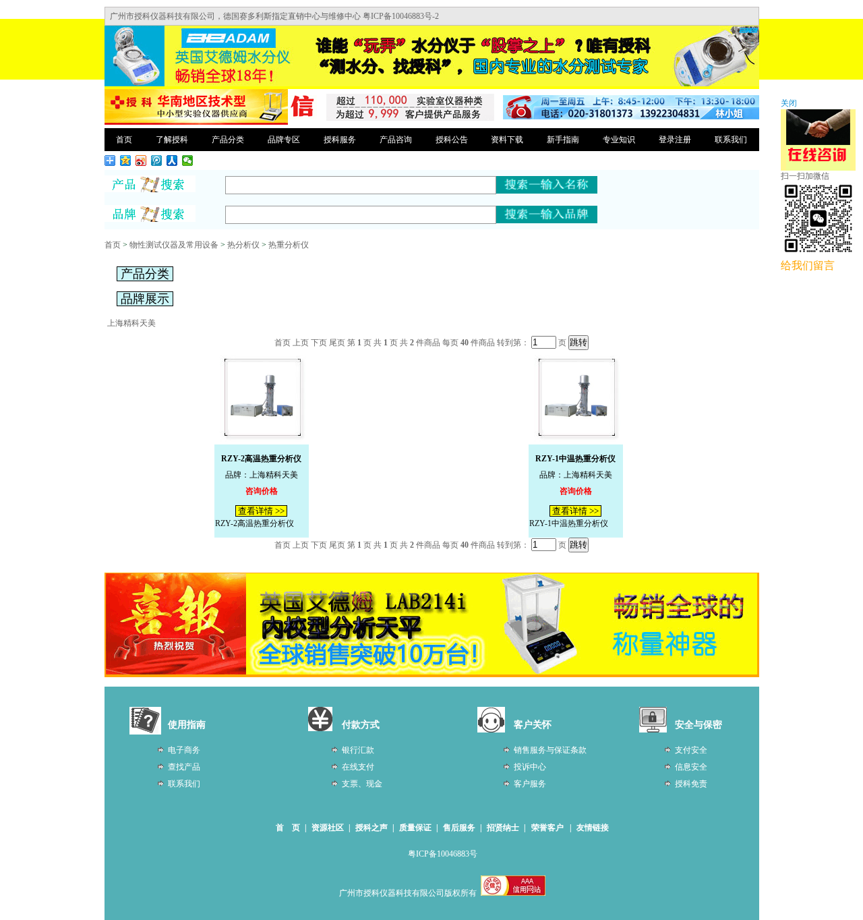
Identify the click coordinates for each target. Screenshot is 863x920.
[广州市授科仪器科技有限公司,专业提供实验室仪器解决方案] (196, 122)
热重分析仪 (288, 245)
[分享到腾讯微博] (156, 160)
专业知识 (619, 139)
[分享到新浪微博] (141, 160)
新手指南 (563, 139)
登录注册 (675, 139)
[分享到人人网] (172, 160)
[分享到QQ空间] (125, 160)
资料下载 (507, 139)
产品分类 (228, 139)
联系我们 (731, 139)
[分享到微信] (188, 160)
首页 (124, 139)
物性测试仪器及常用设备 (173, 245)
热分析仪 (243, 245)
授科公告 (452, 139)
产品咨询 (396, 139)
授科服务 (340, 139)
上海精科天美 (131, 323)
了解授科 (172, 139)
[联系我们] (631, 116)
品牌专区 (284, 139)
